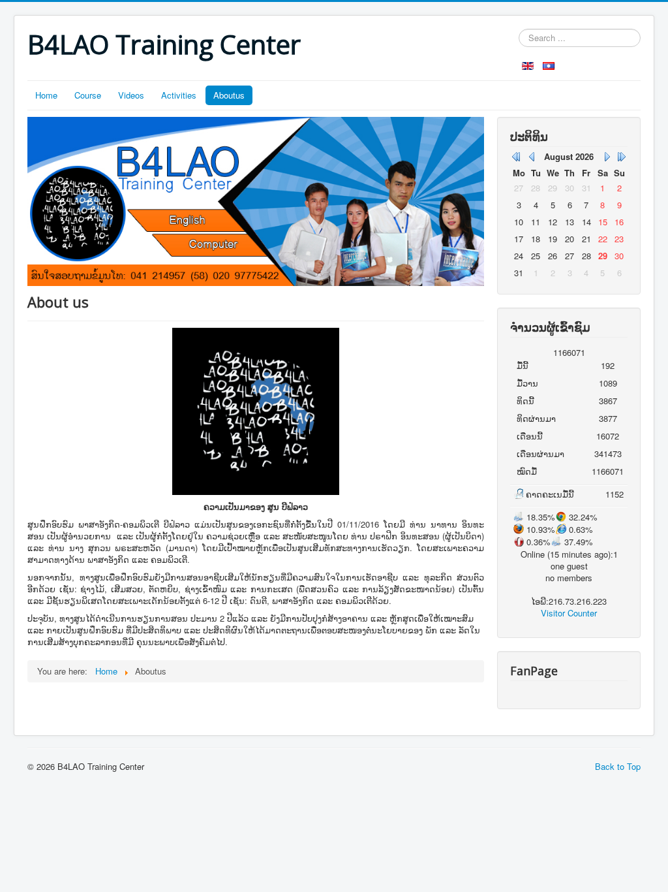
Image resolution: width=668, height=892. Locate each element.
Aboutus (229, 95)
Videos (131, 95)
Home (46, 95)
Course (87, 95)
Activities (178, 95)
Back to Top (618, 766)
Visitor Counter (569, 613)
